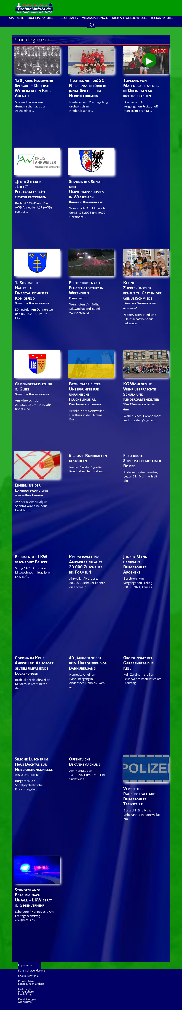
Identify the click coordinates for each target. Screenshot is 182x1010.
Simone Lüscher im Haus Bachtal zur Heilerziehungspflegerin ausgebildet (34, 766)
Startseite (16, 18)
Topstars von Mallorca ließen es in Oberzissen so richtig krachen (141, 87)
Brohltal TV (69, 18)
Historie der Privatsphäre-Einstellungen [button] (26, 992)
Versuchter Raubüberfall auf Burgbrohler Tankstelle (139, 796)
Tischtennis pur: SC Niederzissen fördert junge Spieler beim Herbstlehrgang (88, 87)
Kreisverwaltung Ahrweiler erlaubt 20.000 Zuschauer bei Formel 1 (86, 564)
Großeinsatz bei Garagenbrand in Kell (138, 663)
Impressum (25, 965)
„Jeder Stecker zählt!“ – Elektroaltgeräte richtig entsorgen (31, 189)
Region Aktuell (162, 18)
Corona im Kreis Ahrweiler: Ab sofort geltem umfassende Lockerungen (34, 665)
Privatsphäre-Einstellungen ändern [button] (31, 982)
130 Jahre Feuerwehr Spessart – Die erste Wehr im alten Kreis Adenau (34, 87)
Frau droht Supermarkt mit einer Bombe (142, 460)
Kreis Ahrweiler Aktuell (129, 18)
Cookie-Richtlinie (28, 976)
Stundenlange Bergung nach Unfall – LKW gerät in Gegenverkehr (33, 897)
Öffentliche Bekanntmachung (85, 761)
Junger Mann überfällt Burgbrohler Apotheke (135, 564)
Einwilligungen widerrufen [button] (27, 1001)
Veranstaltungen (95, 18)
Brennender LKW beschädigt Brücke (31, 559)
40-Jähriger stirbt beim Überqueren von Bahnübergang (88, 663)
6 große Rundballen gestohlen (88, 457)
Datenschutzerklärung (31, 970)
